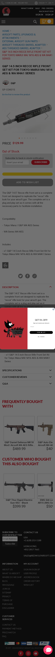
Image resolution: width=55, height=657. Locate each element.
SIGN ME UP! (41, 332)
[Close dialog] (53, 309)
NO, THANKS (41, 336)
